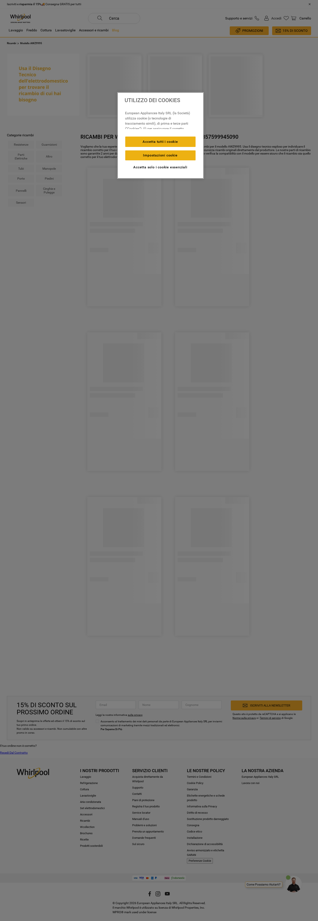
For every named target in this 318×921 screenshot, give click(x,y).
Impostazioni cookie (160, 155)
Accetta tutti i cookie (160, 142)
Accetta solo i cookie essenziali (160, 167)
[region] (160, 135)
